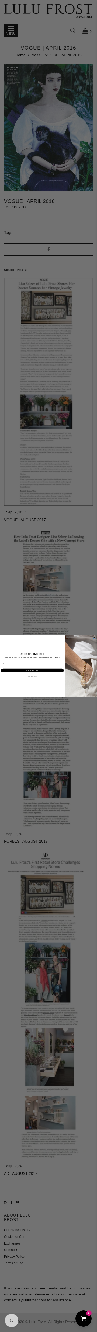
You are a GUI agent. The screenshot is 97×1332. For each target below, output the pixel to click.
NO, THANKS (32, 677)
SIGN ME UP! (32, 670)
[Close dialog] (94, 637)
